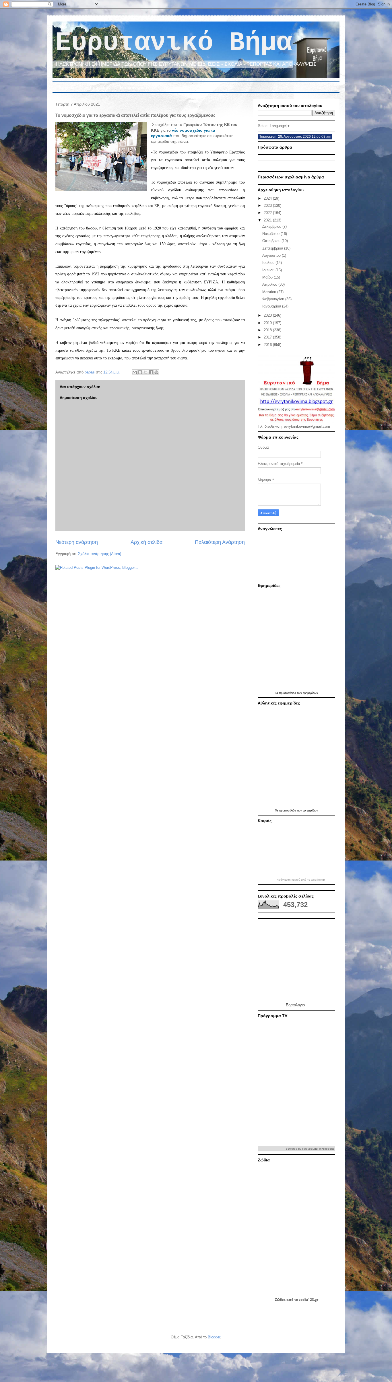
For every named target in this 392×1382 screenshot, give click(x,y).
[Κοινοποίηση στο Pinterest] (156, 372)
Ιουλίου (268, 262)
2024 (268, 198)
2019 (268, 323)
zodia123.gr (308, 1299)
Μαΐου (268, 277)
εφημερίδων (310, 692)
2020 (268, 315)
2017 (268, 337)
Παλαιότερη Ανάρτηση (220, 542)
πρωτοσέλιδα (288, 692)
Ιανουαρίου (272, 306)
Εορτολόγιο (295, 1005)
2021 (268, 220)
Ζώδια (280, 1299)
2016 (268, 344)
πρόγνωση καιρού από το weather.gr (301, 879)
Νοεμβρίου (271, 233)
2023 (268, 205)
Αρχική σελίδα (146, 542)
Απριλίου (270, 284)
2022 (268, 213)
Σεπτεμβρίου (273, 248)
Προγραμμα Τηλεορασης (318, 1148)
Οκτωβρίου (272, 241)
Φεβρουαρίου (273, 299)
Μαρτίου (269, 292)
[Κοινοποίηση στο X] (145, 372)
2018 (268, 330)
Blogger (214, 1337)
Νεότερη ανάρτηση (76, 542)
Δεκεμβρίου (272, 226)
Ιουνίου (268, 270)
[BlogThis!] (140, 372)
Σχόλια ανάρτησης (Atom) (99, 554)
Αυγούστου (272, 255)
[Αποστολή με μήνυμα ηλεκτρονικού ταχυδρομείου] (134, 372)
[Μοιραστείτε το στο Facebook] (151, 372)
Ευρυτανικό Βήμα (173, 43)
